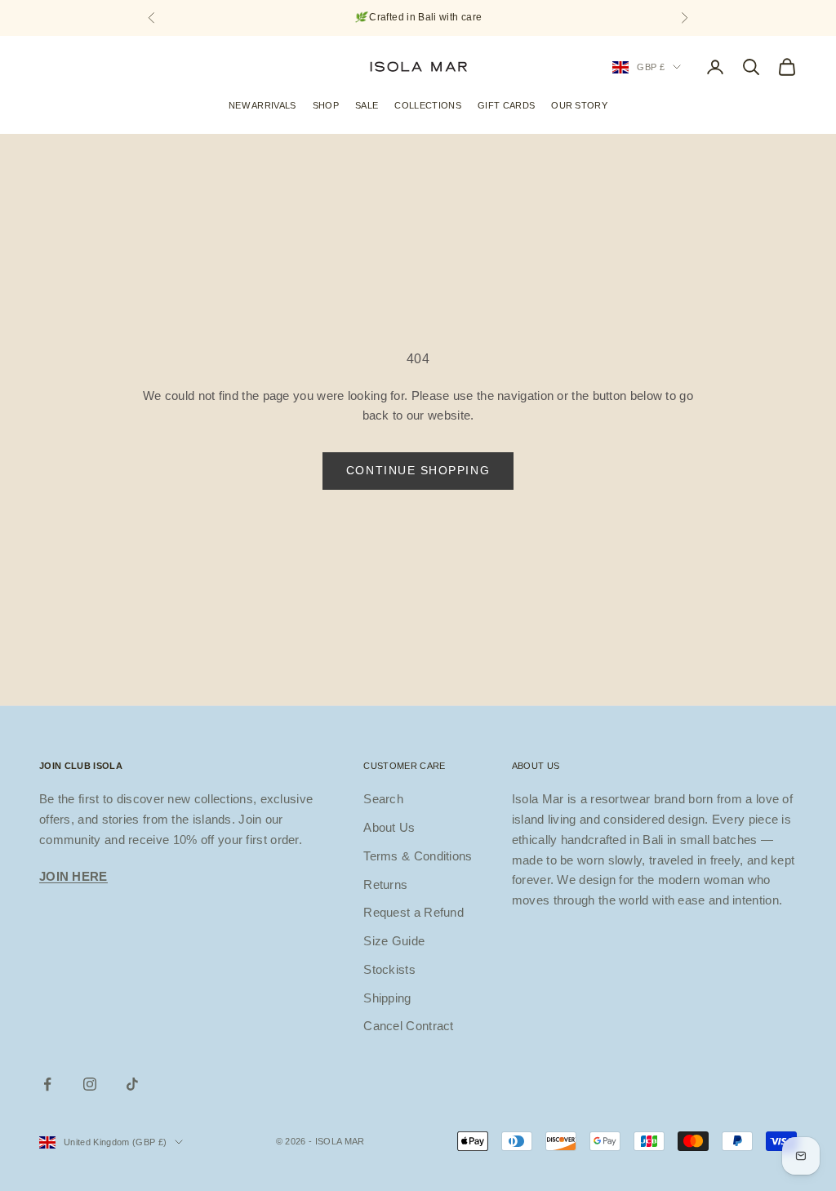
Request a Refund (413, 912)
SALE (366, 105)
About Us (389, 827)
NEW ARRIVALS (262, 105)
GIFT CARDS (506, 105)
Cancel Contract (408, 1026)
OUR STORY (579, 105)
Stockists (389, 969)
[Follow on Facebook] (47, 1084)
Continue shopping (418, 470)
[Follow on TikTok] (132, 1084)
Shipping (387, 998)
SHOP (326, 105)
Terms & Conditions (417, 856)
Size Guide (394, 941)
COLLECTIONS (427, 105)
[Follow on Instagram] (90, 1084)
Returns (385, 884)
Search (383, 799)
